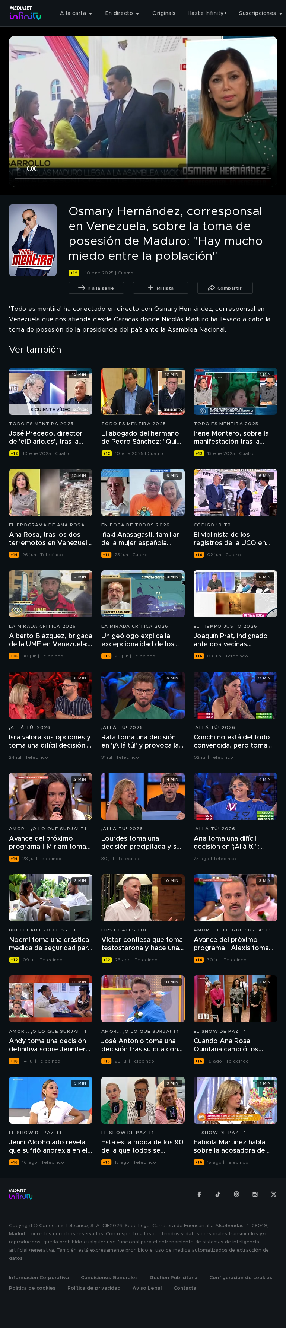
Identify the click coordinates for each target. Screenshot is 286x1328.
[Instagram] (255, 1194)
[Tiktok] (217, 1194)
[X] (273, 1194)
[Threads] (236, 1194)
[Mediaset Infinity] (25, 13)
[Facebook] (199, 1194)
